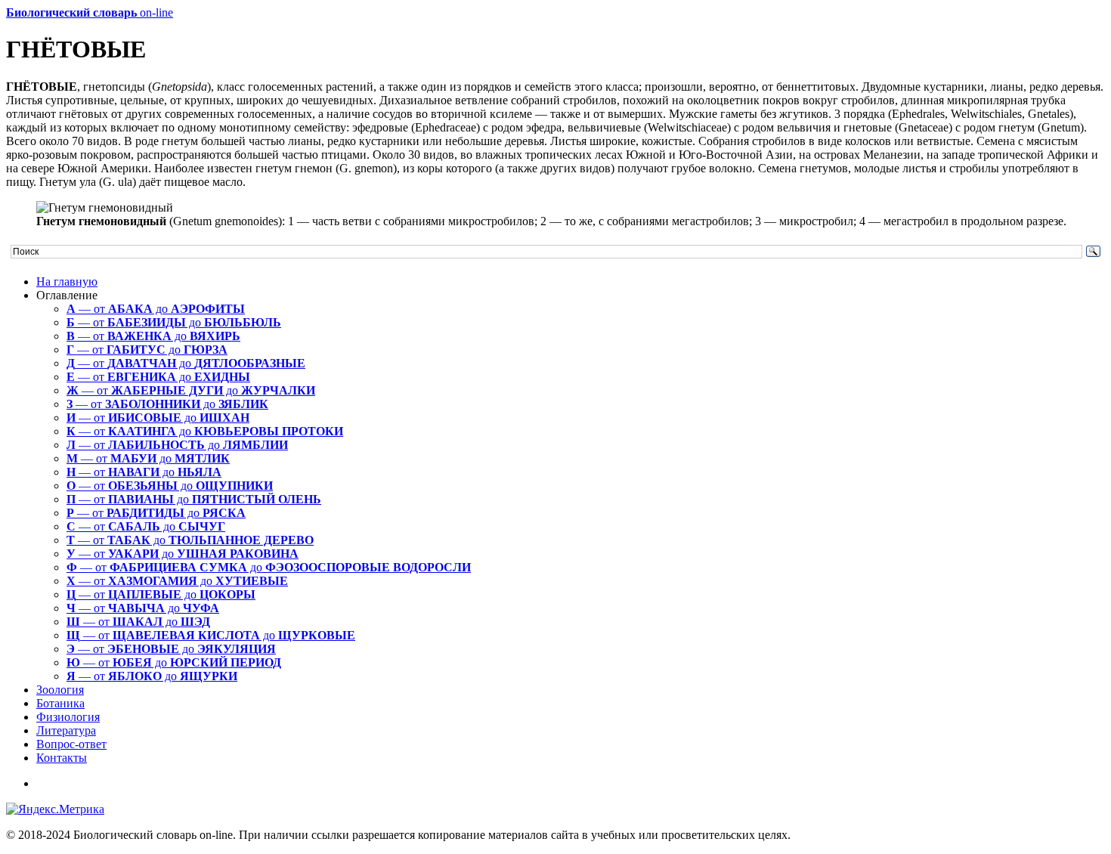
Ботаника (60, 703)
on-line (89, 12)
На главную (66, 281)
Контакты (61, 757)
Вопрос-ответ (71, 744)
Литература (66, 730)
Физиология (68, 716)
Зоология (60, 689)
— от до (156, 308)
